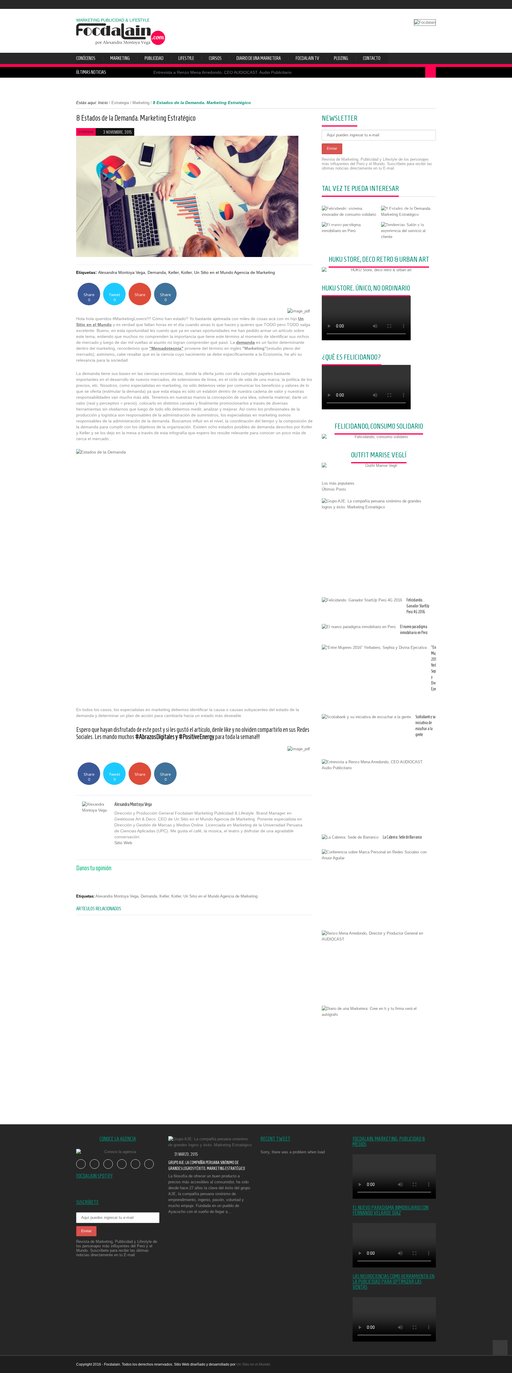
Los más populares (338, 483)
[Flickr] (423, 4)
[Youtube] (414, 4)
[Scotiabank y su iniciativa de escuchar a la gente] (366, 717)
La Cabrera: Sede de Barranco (402, 837)
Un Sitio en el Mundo (253, 1364)
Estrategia (120, 102)
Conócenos (85, 58)
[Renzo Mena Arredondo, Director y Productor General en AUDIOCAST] (376, 936)
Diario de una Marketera (258, 58)
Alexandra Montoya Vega (121, 272)
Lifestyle (186, 58)
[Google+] (129, 851)
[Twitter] (405, 4)
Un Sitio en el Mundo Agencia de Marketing (234, 272)
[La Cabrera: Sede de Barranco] (350, 837)
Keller (173, 272)
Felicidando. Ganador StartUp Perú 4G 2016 (418, 606)
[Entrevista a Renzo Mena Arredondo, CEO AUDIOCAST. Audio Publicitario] (376, 765)
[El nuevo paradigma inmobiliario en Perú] (359, 627)
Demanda (157, 272)
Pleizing (341, 58)
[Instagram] (432, 4)
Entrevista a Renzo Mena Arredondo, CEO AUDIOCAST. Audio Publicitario (222, 72)
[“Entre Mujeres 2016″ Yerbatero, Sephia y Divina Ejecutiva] (374, 648)
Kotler (186, 272)
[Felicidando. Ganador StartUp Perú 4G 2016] (362, 600)
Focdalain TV (307, 58)
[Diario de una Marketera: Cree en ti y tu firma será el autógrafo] (376, 1012)
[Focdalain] (120, 30)
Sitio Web (123, 842)
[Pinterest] (136, 851)
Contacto (371, 58)
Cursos (215, 58)
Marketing (120, 58)
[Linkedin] (143, 851)
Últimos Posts (334, 489)
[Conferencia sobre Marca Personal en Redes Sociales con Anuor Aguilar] (376, 855)
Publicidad (154, 58)
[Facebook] (396, 4)
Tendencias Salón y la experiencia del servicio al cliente (404, 226)
